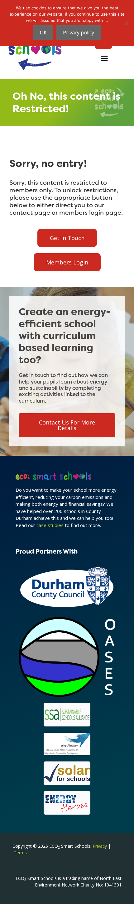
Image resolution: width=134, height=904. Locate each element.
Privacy (100, 846)
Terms (20, 853)
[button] (104, 58)
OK (43, 32)
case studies (50, 525)
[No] (126, 23)
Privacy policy (78, 32)
